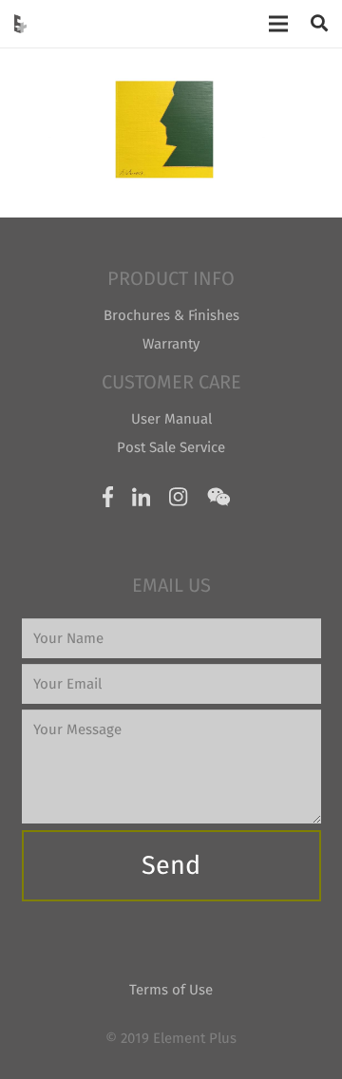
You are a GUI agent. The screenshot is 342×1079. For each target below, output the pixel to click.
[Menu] (278, 23)
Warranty (171, 343)
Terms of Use (171, 989)
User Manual (171, 418)
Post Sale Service (171, 447)
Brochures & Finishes (171, 315)
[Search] (319, 23)
